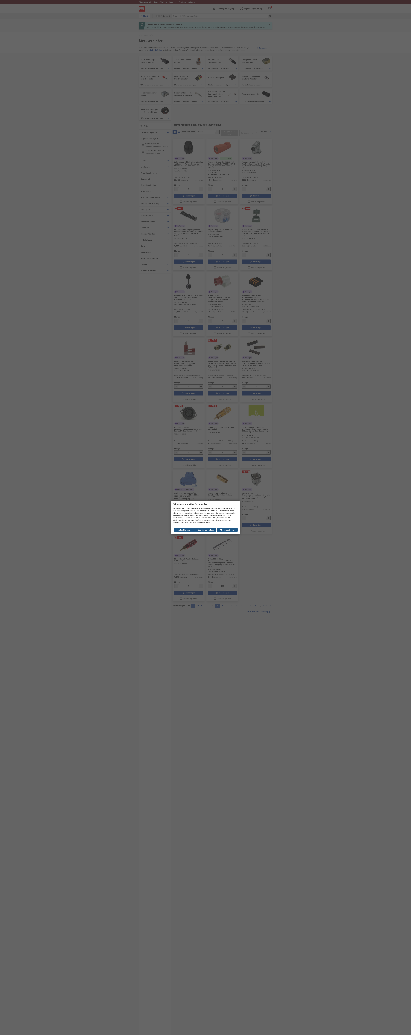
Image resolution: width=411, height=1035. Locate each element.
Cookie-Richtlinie (204, 522)
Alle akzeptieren (227, 530)
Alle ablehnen (184, 530)
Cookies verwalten (206, 530)
